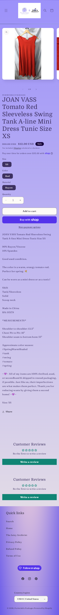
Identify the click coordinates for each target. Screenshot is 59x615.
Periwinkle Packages (24, 608)
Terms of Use (13, 555)
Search (10, 521)
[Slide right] (36, 89)
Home (9, 528)
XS (6, 164)
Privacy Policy (14, 542)
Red (7, 176)
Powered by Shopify (43, 608)
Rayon (9, 187)
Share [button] (9, 411)
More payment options (29, 227)
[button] (6, 10)
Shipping (17, 148)
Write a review (29, 461)
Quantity (6, 194)
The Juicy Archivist (16, 535)
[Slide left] (23, 89)
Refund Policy (14, 549)
